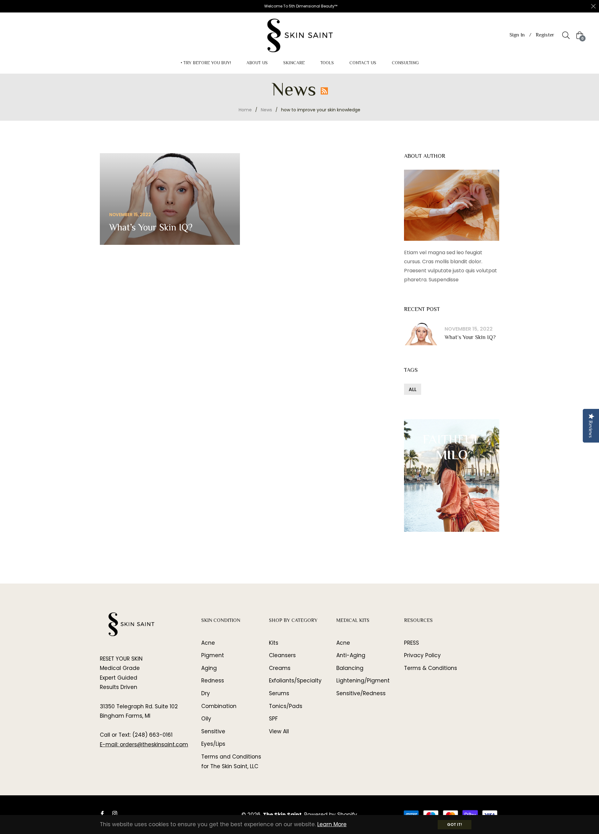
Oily (206, 718)
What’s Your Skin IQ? (470, 338)
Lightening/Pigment (363, 680)
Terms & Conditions (430, 668)
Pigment (212, 655)
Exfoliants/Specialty (295, 680)
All (412, 389)
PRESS (411, 643)
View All (279, 731)
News (266, 110)
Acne (208, 643)
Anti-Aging (350, 655)
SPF (273, 718)
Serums (279, 693)
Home (245, 110)
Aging (209, 668)
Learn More (332, 824)
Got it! (454, 824)
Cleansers (282, 655)
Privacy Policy (422, 655)
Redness (212, 680)
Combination (218, 706)
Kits (273, 643)
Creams (279, 668)
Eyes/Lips (213, 744)
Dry (205, 693)
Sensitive (213, 731)
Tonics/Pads (285, 706)
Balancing (349, 668)
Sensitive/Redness (361, 693)
